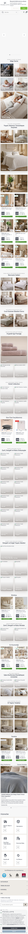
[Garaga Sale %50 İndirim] (14, 35)
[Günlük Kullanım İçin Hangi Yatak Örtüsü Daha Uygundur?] (14, 779)
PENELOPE (3, 208)
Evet (24, 8)
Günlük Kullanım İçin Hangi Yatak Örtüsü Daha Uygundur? (12, 795)
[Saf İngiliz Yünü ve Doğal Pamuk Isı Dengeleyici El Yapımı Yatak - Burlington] (21, 744)
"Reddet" (17, 917)
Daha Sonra (16, 8)
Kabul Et (14, 931)
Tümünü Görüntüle (22, 764)
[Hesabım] (23, 12)
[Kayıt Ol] (25, 904)
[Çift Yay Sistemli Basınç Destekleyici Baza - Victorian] (7, 603)
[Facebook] (1, 913)
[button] (9, 54)
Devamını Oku (4, 805)
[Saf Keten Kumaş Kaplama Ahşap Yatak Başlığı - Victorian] (21, 603)
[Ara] (2, 12)
